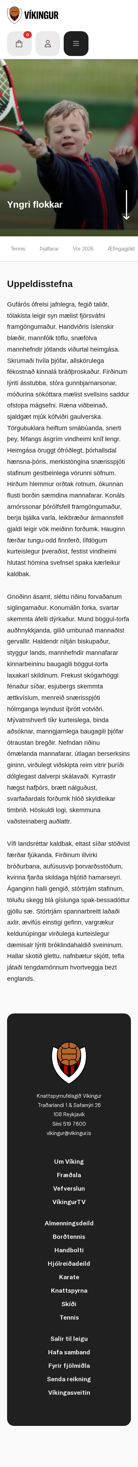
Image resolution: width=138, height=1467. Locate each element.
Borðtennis (69, 1236)
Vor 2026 (83, 249)
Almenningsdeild (69, 1223)
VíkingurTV (69, 1202)
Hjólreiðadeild (69, 1263)
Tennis (18, 249)
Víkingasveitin (69, 1392)
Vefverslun (69, 1188)
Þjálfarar (49, 249)
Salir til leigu (69, 1338)
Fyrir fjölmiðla (69, 1365)
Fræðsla (69, 1175)
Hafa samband (69, 1352)
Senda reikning (69, 1379)
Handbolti (69, 1250)
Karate (69, 1277)
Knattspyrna (69, 1290)
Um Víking (69, 1161)
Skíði (69, 1304)
